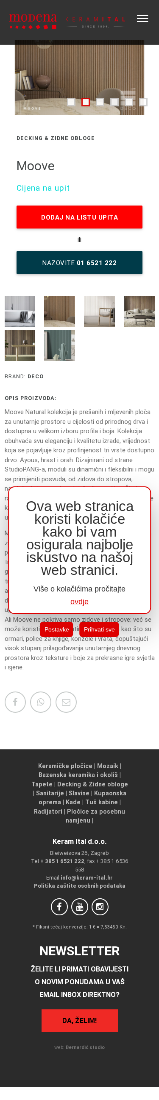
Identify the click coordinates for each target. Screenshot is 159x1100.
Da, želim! (79, 1020)
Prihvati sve (99, 629)
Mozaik (107, 766)
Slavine (79, 793)
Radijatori (48, 811)
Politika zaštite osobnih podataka (80, 885)
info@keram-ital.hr (87, 877)
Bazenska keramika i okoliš (78, 775)
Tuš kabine (101, 802)
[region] (79, 550)
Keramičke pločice (65, 766)
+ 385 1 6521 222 (62, 861)
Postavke (57, 629)
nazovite (79, 263)
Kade (73, 802)
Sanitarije (50, 793)
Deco (36, 376)
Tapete (42, 784)
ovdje (79, 601)
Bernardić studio (85, 1047)
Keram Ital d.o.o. (80, 841)
